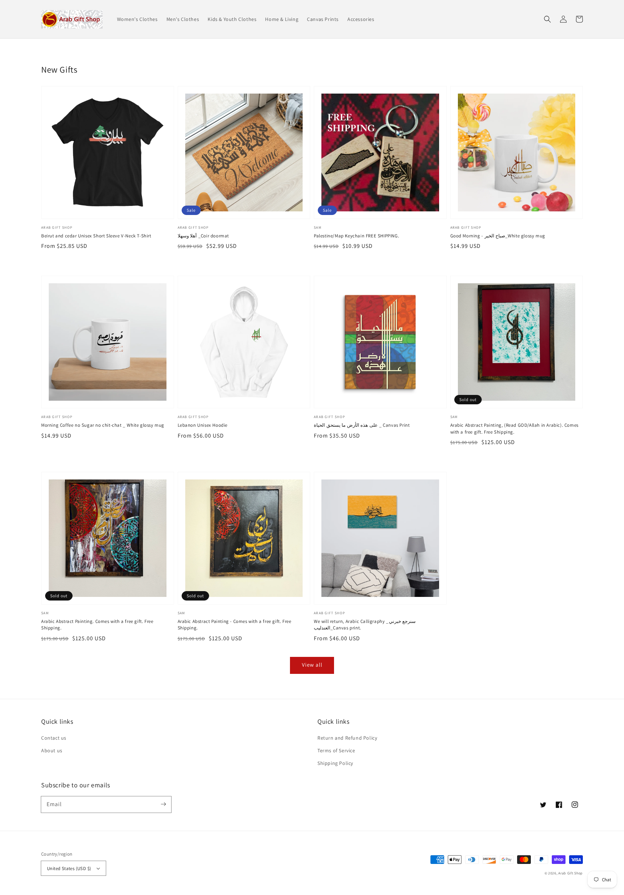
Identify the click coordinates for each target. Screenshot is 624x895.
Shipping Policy (335, 763)
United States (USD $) (69, 868)
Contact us (53, 738)
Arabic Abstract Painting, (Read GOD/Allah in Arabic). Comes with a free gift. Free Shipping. (514, 428)
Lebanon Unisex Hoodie (203, 425)
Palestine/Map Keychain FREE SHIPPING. (356, 236)
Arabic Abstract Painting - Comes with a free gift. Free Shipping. (234, 624)
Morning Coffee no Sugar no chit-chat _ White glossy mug (102, 425)
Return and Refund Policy (347, 738)
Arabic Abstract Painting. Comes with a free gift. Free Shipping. (97, 624)
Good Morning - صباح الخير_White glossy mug (497, 236)
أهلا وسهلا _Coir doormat (203, 236)
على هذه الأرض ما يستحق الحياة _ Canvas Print (362, 425)
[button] (547, 19)
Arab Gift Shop (570, 873)
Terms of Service (336, 750)
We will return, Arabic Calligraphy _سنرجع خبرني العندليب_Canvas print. (365, 624)
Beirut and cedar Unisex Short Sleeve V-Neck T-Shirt (96, 236)
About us (51, 750)
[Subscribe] (163, 804)
